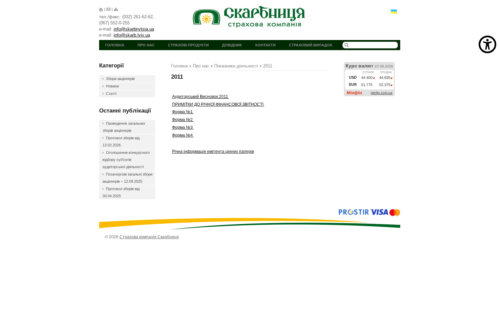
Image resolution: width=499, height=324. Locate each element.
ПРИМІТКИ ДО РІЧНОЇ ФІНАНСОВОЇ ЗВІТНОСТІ (218, 104)
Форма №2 (183, 119)
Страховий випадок (310, 45)
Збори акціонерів (120, 79)
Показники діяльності (236, 65)
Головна (114, 45)
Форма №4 (183, 135)
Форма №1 (183, 111)
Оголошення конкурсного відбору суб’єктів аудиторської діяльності (126, 159)
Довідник (232, 45)
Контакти (265, 45)
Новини (112, 86)
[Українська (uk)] (394, 11)
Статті (111, 94)
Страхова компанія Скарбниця (250, 17)
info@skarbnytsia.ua (134, 29)
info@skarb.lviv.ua (132, 35)
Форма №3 (183, 127)
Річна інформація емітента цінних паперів (213, 151)
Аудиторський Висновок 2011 (200, 96)
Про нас (146, 45)
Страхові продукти (188, 45)
